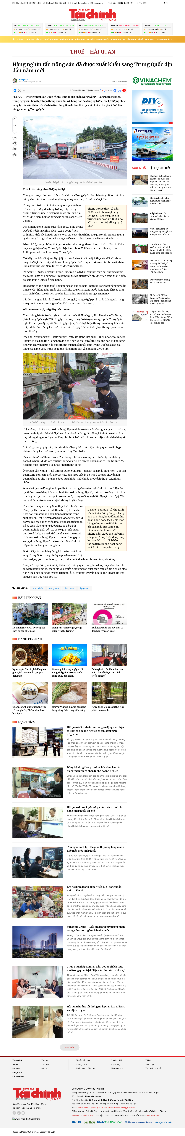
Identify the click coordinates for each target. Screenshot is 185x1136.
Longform (17, 1072)
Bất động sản (129, 39)
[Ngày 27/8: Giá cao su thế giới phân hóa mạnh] (109, 693)
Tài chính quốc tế (164, 39)
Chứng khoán (66, 39)
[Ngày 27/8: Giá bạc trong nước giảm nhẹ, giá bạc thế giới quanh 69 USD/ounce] (140, 299)
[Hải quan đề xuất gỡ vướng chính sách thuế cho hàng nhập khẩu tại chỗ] (37, 822)
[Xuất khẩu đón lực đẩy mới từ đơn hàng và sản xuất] (109, 614)
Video (15, 1064)
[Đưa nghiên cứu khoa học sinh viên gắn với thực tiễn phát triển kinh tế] (109, 655)
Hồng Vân (23, 80)
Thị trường (116, 39)
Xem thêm (69, 1047)
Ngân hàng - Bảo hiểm (85, 39)
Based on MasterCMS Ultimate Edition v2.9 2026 (34, 1132)
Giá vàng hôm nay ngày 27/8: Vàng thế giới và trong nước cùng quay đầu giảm (68, 672)
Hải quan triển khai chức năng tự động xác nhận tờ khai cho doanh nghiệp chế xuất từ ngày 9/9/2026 (95, 731)
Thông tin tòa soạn (82, 1115)
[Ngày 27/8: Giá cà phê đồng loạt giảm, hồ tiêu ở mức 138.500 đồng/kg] (30, 655)
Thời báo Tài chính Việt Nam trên (84, 90)
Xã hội (140, 39)
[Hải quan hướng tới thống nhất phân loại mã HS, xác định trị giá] (37, 1022)
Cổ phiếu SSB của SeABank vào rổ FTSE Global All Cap (160, 216)
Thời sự (20, 39)
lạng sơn (84, 588)
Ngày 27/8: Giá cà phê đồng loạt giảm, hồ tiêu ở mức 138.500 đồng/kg (29, 672)
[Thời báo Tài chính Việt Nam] (92, 14)
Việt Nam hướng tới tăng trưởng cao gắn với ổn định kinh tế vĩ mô (161, 232)
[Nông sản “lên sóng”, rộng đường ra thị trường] (69, 614)
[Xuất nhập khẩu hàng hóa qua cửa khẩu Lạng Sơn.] (75, 177)
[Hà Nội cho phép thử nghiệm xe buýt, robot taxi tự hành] (140, 202)
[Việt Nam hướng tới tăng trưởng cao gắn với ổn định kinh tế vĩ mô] (140, 233)
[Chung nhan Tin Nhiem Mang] (26, 1118)
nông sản (54, 588)
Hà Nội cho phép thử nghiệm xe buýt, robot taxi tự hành (160, 201)
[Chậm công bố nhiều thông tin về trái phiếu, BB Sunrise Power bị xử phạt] (30, 693)
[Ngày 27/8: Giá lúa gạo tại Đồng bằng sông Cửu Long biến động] (69, 693)
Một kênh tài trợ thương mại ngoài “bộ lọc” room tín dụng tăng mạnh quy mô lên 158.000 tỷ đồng (161, 266)
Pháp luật (150, 39)
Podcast (16, 1068)
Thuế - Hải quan (51, 39)
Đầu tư (39, 39)
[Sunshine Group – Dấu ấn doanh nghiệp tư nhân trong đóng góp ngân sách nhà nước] (37, 942)
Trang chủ (17, 1060)
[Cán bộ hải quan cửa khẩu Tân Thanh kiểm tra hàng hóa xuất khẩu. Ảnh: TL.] (75, 417)
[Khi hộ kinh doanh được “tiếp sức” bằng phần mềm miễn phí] (37, 902)
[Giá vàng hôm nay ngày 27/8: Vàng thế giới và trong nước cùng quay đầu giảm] (69, 655)
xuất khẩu (38, 588)
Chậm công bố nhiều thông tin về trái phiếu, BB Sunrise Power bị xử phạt (29, 710)
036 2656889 (153, 1115)
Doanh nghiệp (102, 39)
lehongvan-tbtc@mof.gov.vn (30, 81)
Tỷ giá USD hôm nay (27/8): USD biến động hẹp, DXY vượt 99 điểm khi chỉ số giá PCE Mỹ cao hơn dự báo (161, 317)
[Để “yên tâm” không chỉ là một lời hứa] (140, 284)
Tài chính (30, 39)
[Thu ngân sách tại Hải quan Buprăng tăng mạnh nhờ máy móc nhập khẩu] (37, 862)
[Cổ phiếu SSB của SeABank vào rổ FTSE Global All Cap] (140, 218)
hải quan (69, 588)
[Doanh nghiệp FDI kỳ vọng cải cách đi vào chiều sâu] (30, 614)
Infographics (18, 1076)
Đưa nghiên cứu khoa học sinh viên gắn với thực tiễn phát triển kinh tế (108, 672)
